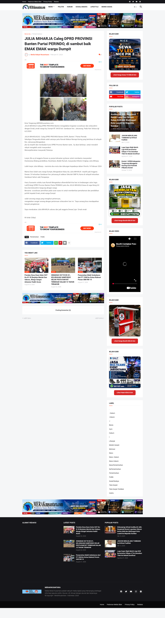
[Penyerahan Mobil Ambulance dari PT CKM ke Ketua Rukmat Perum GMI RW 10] (69, 557)
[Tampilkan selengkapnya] (69, 243)
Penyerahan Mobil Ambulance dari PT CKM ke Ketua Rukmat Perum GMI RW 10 (89, 277)
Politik (61, 7)
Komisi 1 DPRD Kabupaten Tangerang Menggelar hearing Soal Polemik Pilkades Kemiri (131, 164)
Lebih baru (27, 318)
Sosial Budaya (81, 7)
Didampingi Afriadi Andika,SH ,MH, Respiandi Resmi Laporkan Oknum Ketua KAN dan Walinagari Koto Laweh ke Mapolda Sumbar (129, 530)
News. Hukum (114, 457)
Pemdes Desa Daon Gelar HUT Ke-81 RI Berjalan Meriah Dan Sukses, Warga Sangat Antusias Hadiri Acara (36, 278)
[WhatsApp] (56, 243)
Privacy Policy (47, 1)
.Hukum (112, 417)
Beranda (28, 34)
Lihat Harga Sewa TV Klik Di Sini (124, 75)
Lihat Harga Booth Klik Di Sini (124, 220)
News (50, 7)
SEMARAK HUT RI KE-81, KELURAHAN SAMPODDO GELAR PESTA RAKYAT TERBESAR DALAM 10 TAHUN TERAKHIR (62, 279)
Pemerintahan (37, 34)
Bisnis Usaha (107, 7)
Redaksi (56, 1)
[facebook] (129, 1)
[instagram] (136, 592)
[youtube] (136, 1)
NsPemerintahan (115, 469)
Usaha (111, 493)
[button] (135, 7)
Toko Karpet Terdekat (116, 489)
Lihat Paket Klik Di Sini (125, 392)
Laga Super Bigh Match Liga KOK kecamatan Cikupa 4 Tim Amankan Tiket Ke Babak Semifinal (131, 150)
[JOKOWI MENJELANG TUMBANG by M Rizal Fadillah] (114, 138)
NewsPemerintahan (116, 465)
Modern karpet (114, 445)
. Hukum (112, 413)
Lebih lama (99, 318)
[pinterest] (140, 1)
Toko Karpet (113, 485)
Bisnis (111, 425)
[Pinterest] (60, 243)
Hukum (70, 7)
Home (24, 1)
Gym (110, 429)
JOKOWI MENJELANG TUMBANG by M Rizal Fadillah (129, 138)
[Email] (65, 243)
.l (109, 421)
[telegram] (141, 592)
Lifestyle (94, 7)
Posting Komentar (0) (63, 310)
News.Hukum (114, 461)
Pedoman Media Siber (34, 1)
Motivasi (112, 449)
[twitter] (133, 1)
